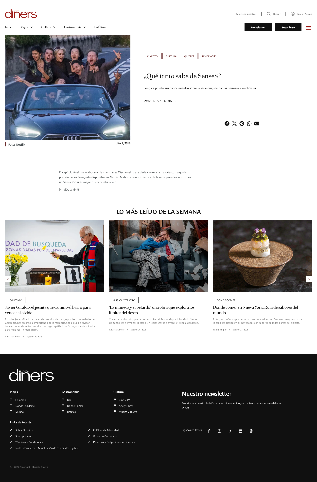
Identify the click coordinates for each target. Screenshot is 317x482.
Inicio (9, 27)
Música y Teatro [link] (123, 300)
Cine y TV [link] (152, 56)
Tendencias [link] (209, 56)
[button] (227, 123)
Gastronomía (72, 27)
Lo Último (100, 27)
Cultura (46, 27)
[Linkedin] (240, 431)
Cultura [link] (171, 56)
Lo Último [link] (15, 300)
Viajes (24, 27)
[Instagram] (219, 431)
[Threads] (251, 431)
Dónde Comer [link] (226, 300)
